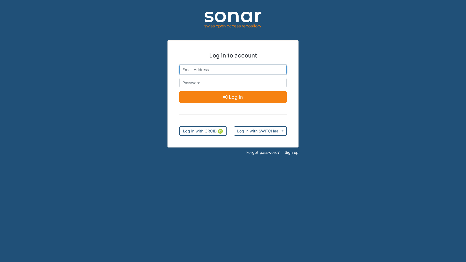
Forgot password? (263, 152)
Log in (235, 97)
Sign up (292, 152)
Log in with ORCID (200, 131)
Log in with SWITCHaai (259, 131)
